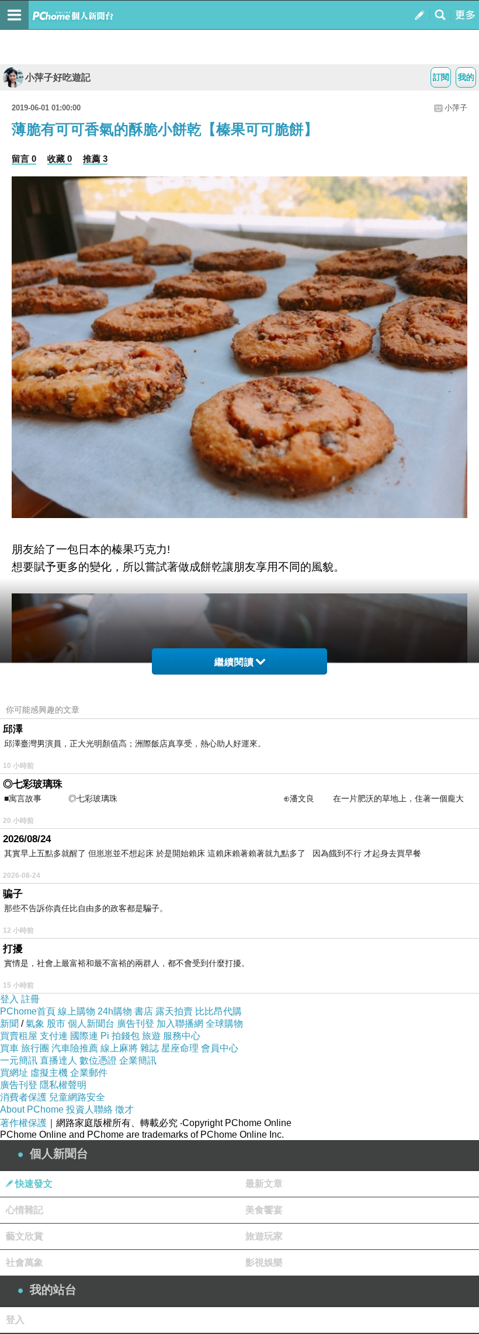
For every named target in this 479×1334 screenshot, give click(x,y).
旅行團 (35, 1048)
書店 (143, 1011)
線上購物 (76, 1011)
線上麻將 (119, 1048)
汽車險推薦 (74, 1048)
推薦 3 (95, 159)
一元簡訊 (18, 1060)
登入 (9, 999)
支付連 (54, 1036)
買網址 (14, 1073)
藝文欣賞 (24, 1236)
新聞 (9, 1024)
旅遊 (151, 1036)
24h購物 (115, 1011)
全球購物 (224, 1024)
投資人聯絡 (89, 1109)
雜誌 (149, 1048)
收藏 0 (59, 159)
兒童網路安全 (77, 1097)
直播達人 (58, 1060)
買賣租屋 (18, 1036)
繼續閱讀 (234, 662)
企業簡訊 (138, 1060)
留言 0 (24, 159)
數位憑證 (98, 1060)
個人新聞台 (91, 1024)
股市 (56, 1024)
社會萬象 (24, 1262)
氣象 (35, 1024)
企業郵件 (88, 1073)
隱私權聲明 (63, 1085)
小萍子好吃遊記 (58, 77)
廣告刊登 (135, 1024)
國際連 (84, 1036)
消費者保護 (23, 1097)
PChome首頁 (27, 1011)
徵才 (124, 1109)
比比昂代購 (218, 1011)
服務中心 (181, 1036)
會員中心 (219, 1048)
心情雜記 (24, 1210)
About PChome (32, 1109)
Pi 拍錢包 (120, 1036)
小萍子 (456, 107)
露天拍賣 (174, 1011)
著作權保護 (23, 1123)
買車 (9, 1048)
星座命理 (180, 1048)
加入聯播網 (180, 1024)
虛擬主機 (49, 1073)
